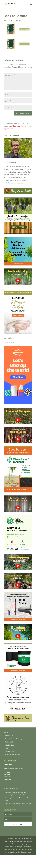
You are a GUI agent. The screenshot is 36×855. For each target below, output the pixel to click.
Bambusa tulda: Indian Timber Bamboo (18, 803)
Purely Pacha (8, 841)
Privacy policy (9, 751)
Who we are (9, 736)
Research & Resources (12, 754)
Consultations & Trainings (13, 739)
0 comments (18, 20)
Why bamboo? (9, 745)
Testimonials (9, 742)
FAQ (6, 748)
